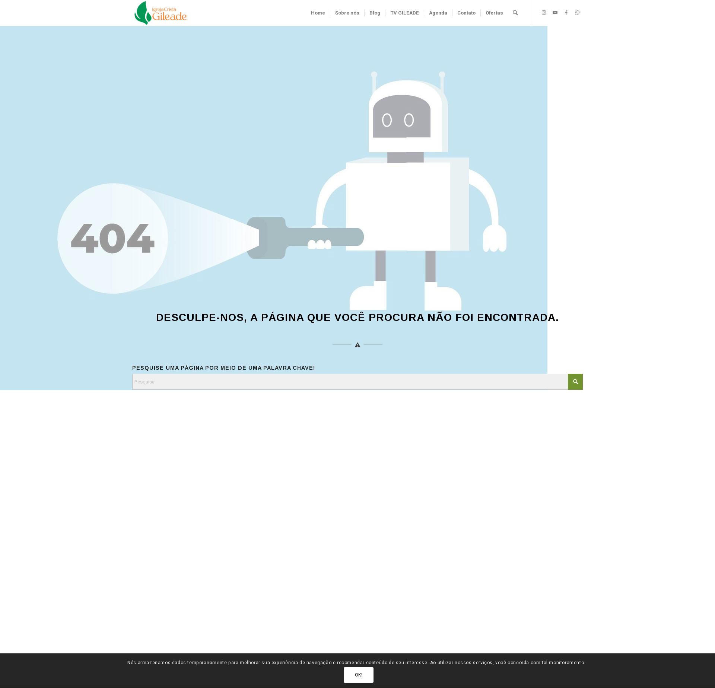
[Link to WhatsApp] (577, 12)
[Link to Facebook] (566, 12)
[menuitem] (318, 13)
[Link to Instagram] (543, 12)
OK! (359, 675)
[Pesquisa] (515, 13)
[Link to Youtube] (554, 12)
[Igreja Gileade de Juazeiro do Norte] (160, 13)
